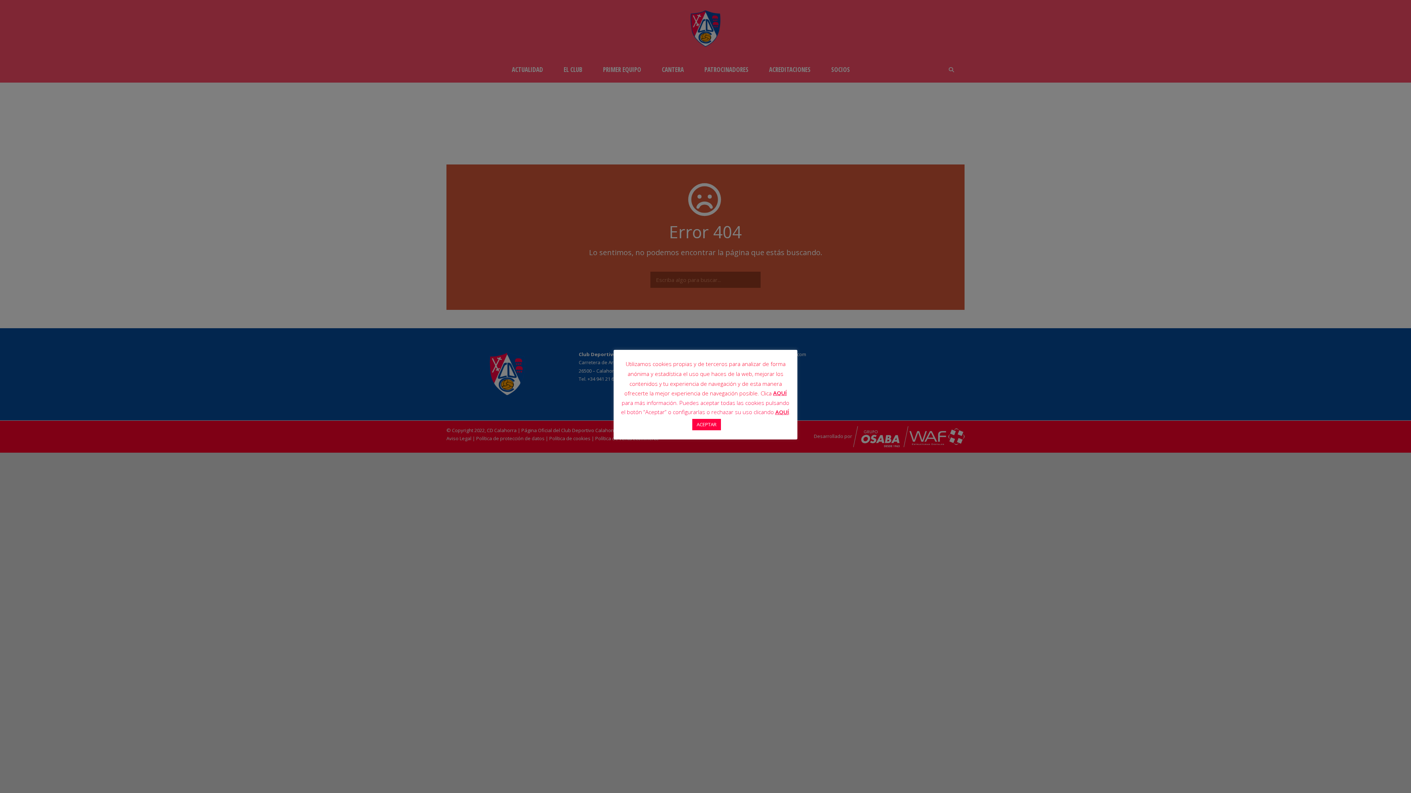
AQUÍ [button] (782, 412)
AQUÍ (780, 392)
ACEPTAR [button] (707, 424)
